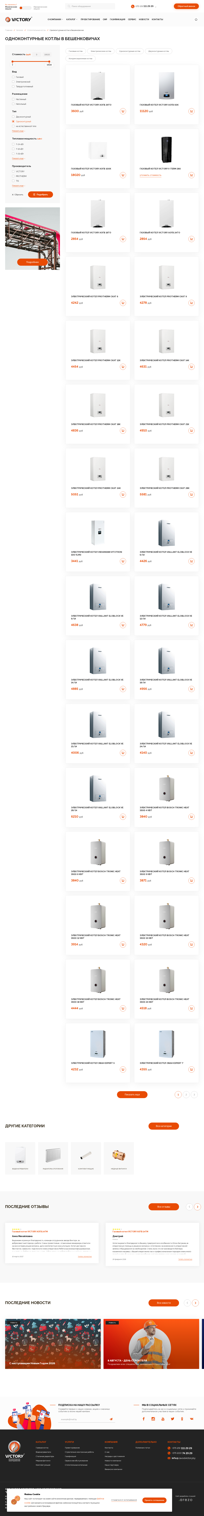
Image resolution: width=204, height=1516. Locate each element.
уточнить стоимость (150, 175)
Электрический (23, 82)
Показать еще (18, 131)
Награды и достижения (115, 1456)
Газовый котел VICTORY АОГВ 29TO (91, 105)
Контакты (157, 19)
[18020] (49, 61)
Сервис (132, 19)
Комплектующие (43, 1465)
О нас (107, 1452)
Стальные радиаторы (45, 1456)
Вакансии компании (113, 1469)
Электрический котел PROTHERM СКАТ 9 (163, 296)
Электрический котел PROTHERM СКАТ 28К (164, 488)
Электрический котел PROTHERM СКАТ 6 (94, 296)
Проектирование (90, 19)
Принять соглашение (154, 1500)
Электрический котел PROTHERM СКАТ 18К (95, 424)
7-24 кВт (20, 144)
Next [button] (197, 1206)
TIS (17, 181)
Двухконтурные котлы (158, 51)
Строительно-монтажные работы (79, 1452)
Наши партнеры (112, 1465)
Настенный (21, 99)
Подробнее (32, 262)
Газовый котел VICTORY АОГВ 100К (91, 168)
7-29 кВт (20, 154)
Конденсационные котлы (80, 58)
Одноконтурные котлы (129, 51)
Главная (8, 30)
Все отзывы (163, 1206)
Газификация (117, 19)
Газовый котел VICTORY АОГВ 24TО (160, 232)
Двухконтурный (23, 117)
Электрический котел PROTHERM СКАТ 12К (95, 360)
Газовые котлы (76, 51)
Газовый (20, 77)
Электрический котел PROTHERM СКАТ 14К (164, 360)
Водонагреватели (43, 1452)
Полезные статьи (142, 1448)
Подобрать (42, 194)
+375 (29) (144, 6)
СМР (105, 19)
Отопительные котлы (36, 30)
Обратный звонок (186, 6)
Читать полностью (85, 1256)
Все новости (164, 1303)
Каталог (70, 19)
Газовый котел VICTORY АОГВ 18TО (91, 232)
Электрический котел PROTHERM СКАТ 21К (164, 424)
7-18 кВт (19, 149)
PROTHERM (21, 176)
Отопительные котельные (76, 1465)
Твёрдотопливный (24, 86)
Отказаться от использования (124, 1500)
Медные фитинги (43, 1461)
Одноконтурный (23, 121)
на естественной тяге (26, 126)
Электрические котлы (101, 51)
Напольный (21, 104)
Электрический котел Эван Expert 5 (93, 1063)
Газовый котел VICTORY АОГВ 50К (159, 105)
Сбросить (19, 195)
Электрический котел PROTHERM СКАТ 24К (96, 488)
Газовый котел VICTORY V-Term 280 (160, 168)
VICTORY (20, 171)
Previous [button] (189, 1206)
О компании (54, 19)
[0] (12, 61)
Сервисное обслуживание (76, 1461)
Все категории (164, 1126)
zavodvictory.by (183, 1458)
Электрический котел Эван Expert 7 (161, 1063)
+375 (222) (182, 1453)
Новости (144, 19)
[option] (98, 85)
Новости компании (113, 1461)
